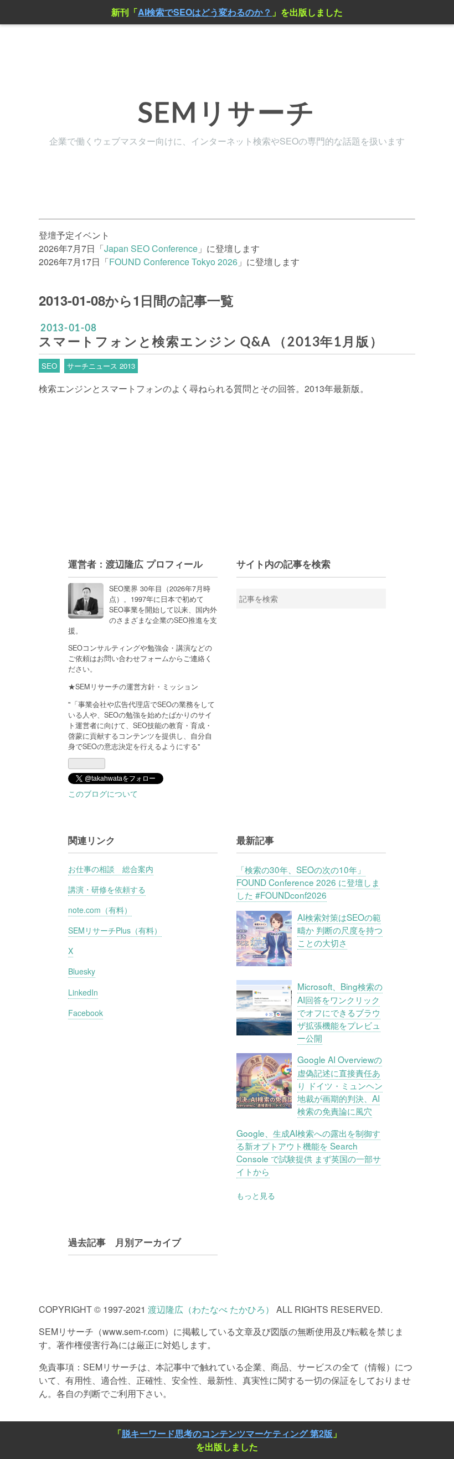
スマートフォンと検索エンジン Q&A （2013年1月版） (211, 341)
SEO (49, 365)
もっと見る (255, 1195)
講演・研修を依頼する (107, 889)
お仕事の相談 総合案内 (110, 868)
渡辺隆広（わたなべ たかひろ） (211, 1309)
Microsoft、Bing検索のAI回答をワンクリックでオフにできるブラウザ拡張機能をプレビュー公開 (340, 1012)
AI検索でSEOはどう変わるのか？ (205, 12)
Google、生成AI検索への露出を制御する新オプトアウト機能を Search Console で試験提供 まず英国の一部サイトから (308, 1152)
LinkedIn (83, 992)
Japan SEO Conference (151, 248)
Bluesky (81, 971)
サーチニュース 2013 (101, 365)
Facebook (85, 1012)
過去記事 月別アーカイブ (124, 1242)
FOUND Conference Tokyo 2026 (173, 261)
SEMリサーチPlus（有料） (115, 930)
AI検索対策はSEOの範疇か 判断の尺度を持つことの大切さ (340, 929)
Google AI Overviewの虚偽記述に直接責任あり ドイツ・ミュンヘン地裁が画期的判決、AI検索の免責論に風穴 (340, 1085)
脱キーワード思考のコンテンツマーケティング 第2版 (227, 1433)
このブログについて (103, 793)
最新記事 (255, 840)
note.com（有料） (100, 909)
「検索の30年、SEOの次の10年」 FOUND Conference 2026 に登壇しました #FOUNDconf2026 (308, 882)
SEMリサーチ (227, 111)
